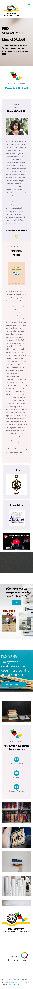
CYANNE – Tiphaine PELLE (14, 984)
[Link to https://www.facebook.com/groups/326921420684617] (16, 787)
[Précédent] (4, 620)
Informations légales (14, 982)
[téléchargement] (17, 511)
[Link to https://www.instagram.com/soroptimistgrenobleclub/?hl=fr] (16, 773)
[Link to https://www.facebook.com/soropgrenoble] (16, 759)
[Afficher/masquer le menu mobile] (29, 5)
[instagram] (16, 236)
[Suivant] (29, 620)
